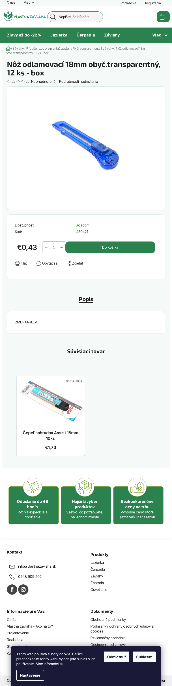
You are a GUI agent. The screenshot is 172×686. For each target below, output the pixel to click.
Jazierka (97, 562)
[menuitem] (23, 35)
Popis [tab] (86, 299)
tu (61, 664)
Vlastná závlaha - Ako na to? (30, 626)
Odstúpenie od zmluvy (108, 644)
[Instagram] (23, 589)
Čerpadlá (97, 569)
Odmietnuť (116, 657)
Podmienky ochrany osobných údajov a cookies (122, 628)
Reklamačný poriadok (107, 638)
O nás (11, 2)
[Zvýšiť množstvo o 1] (61, 247)
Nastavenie (30, 675)
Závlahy (96, 576)
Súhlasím (144, 657)
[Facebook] (12, 589)
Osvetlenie (98, 589)
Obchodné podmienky (108, 619)
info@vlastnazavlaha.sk (37, 566)
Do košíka (110, 247)
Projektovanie (18, 633)
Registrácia (153, 3)
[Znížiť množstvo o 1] (46, 247)
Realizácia (15, 639)
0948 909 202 (30, 577)
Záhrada (97, 583)
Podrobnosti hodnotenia (78, 81)
